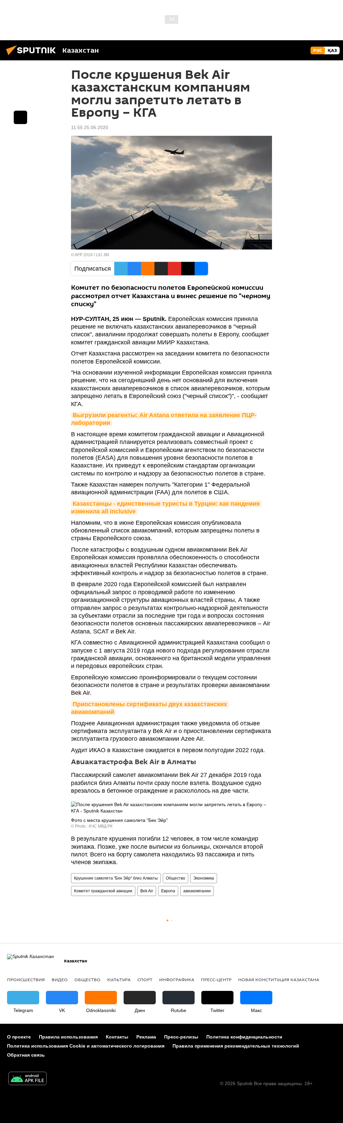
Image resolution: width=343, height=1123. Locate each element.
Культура (119, 979)
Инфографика (176, 979)
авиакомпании (197, 891)
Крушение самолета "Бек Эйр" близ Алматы (116, 878)
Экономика (203, 878)
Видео (60, 979)
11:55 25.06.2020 (89, 127)
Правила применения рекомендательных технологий (236, 1046)
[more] (20, 117)
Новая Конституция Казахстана (278, 979)
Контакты (117, 1037)
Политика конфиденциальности (244, 1037)
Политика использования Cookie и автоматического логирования (85, 1046)
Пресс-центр (216, 979)
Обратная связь (26, 1055)
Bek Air (146, 891)
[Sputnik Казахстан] (32, 56)
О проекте (19, 1037)
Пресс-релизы (181, 1037)
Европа (168, 891)
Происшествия (26, 979)
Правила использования (68, 1037)
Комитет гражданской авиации (103, 891)
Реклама (146, 1037)
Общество (175, 878)
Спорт (144, 979)
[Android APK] (27, 1079)
